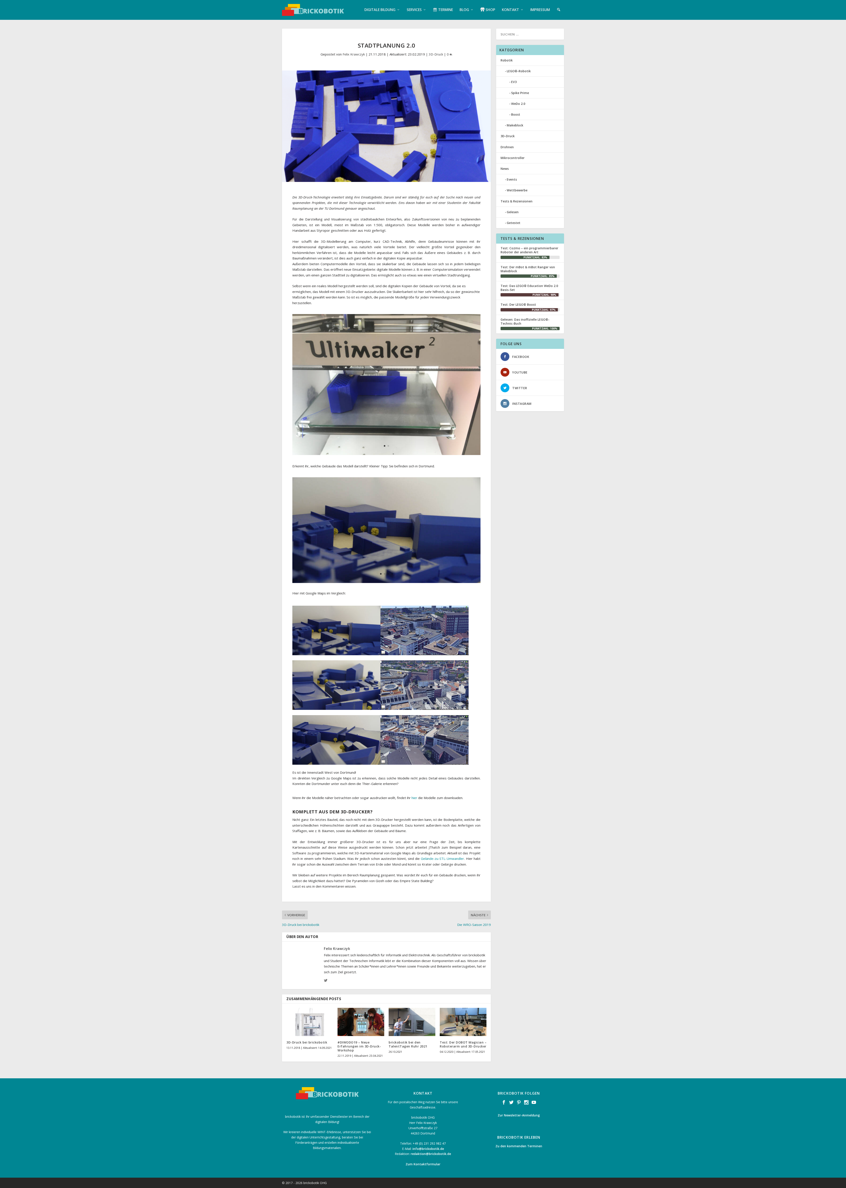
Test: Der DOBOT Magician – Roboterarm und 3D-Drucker (463, 1044)
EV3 (514, 82)
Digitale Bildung (379, 10)
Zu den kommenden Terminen (518, 1146)
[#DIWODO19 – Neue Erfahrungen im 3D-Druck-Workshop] (361, 1022)
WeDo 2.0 (518, 104)
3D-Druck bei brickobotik (306, 1042)
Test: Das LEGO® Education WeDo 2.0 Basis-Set (529, 288)
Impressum (540, 10)
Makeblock (515, 125)
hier (414, 798)
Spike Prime (520, 93)
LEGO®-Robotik (519, 71)
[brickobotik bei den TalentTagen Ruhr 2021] (412, 1022)
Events (512, 179)
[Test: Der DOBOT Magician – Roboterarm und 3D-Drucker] (463, 1022)
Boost (515, 114)
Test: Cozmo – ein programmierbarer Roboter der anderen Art (529, 250)
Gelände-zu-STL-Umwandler (442, 858)
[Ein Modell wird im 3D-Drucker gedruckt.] (386, 454)
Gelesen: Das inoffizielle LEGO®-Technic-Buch (525, 321)
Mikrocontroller (513, 158)
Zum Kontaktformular (423, 1164)
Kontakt (510, 10)
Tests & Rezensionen (516, 201)
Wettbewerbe (517, 190)
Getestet (513, 223)
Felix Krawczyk (354, 54)
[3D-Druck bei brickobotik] (309, 1022)
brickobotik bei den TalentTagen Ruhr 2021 (408, 1044)
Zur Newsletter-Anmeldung (519, 1115)
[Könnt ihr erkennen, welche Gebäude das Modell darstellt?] (386, 581)
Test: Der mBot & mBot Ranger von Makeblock (528, 269)
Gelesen (513, 212)
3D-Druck (436, 54)
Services (414, 10)
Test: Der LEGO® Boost (518, 304)
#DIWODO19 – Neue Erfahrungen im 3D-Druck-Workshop (359, 1046)
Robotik (507, 60)
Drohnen (507, 147)
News (505, 169)
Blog (464, 10)
